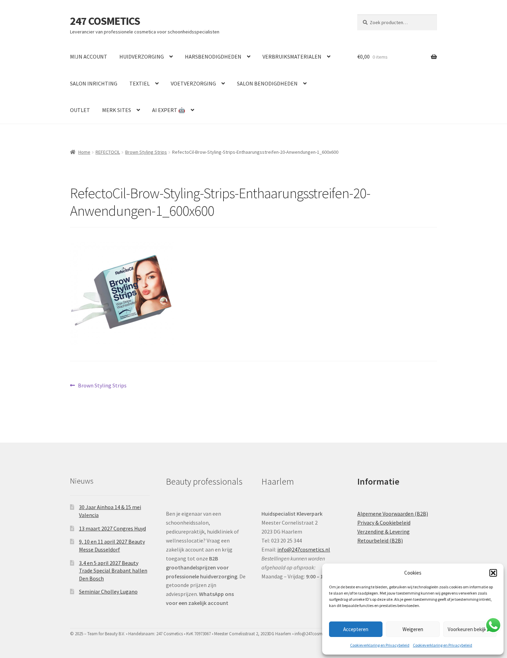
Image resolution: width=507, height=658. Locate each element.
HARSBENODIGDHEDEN (213, 56)
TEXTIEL (139, 83)
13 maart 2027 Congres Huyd (112, 528)
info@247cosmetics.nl (303, 549)
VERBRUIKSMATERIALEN (291, 56)
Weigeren (412, 629)
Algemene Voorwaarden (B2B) (392, 513)
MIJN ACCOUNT (88, 56)
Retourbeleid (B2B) (380, 540)
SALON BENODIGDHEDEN (267, 83)
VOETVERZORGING (193, 83)
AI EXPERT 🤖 (168, 110)
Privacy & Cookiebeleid (383, 522)
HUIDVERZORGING (141, 56)
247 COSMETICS (105, 21)
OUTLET (80, 110)
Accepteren (355, 629)
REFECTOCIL (108, 152)
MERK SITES (116, 110)
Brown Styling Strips (146, 152)
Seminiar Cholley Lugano (108, 591)
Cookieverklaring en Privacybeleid (379, 645)
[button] (493, 572)
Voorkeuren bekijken (470, 629)
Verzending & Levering (383, 531)
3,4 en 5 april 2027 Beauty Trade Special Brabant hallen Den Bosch (113, 570)
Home (84, 152)
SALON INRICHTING (93, 83)
